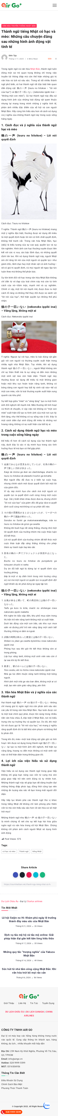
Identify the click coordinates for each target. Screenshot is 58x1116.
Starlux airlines (34, 901)
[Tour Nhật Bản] (11, 5)
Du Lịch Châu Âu (9, 901)
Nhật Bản (35, 69)
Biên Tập (13, 55)
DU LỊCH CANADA (35, 1012)
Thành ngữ (24, 851)
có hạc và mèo (9, 851)
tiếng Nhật (37, 851)
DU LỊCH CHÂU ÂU (14, 1012)
